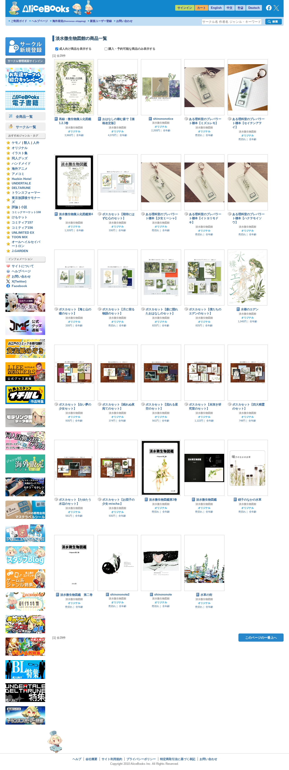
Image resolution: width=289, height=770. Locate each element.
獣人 (27, 142)
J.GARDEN (20, 251)
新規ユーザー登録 (101, 21)
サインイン (184, 7)
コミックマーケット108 (26, 212)
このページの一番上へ (261, 637)
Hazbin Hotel (21, 179)
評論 (15, 207)
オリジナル (20, 148)
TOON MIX (20, 237)
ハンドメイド (21, 163)
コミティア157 (22, 222)
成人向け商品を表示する (75, 48)
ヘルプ (76, 759)
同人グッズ (20, 158)
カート (201, 7)
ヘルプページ (40, 21)
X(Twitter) (19, 281)
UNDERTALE (21, 183)
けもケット (20, 217)
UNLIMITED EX (23, 232)
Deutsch (254, 7)
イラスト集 (20, 153)
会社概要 (91, 759)
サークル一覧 (24, 127)
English (216, 7)
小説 (24, 207)
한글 (240, 7)
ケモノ (16, 142)
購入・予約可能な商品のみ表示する (131, 48)
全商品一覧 (22, 116)
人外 (36, 142)
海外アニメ (20, 168)
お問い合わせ (124, 21)
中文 (230, 7)
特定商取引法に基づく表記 (177, 759)
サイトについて (23, 266)
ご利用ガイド (19, 21)
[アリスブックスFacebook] (269, 9)
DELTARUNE (21, 188)
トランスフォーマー (26, 192)
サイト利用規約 (112, 759)
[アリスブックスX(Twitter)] (276, 10)
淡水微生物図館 (74, 127)
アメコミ (18, 174)
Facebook (19, 286)
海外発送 (69, 21)
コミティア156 (22, 227)
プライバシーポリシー (141, 759)
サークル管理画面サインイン (25, 61)
